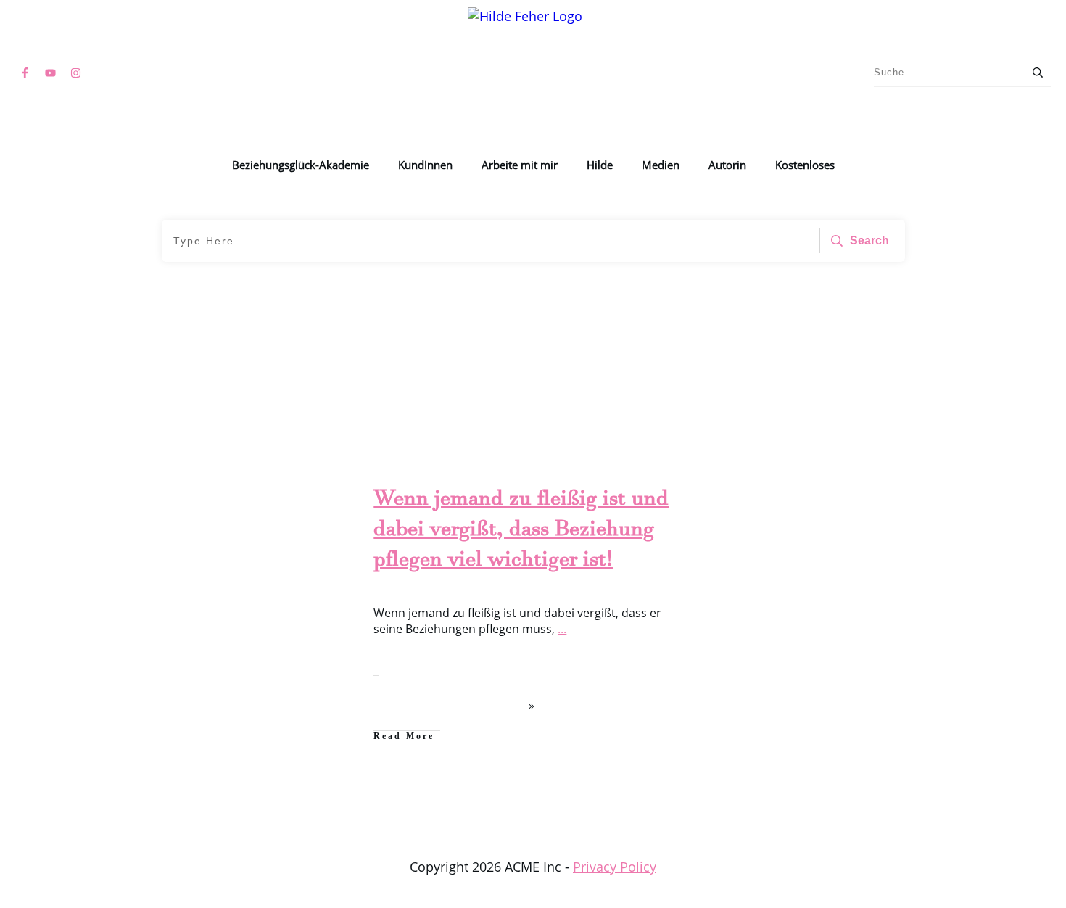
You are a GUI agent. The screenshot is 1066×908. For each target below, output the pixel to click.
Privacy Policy (614, 866)
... (562, 629)
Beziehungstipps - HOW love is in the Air (239, 513)
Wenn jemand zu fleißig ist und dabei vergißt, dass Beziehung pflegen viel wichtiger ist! (521, 532)
